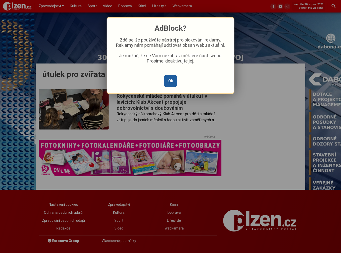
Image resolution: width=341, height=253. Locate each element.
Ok (170, 80)
